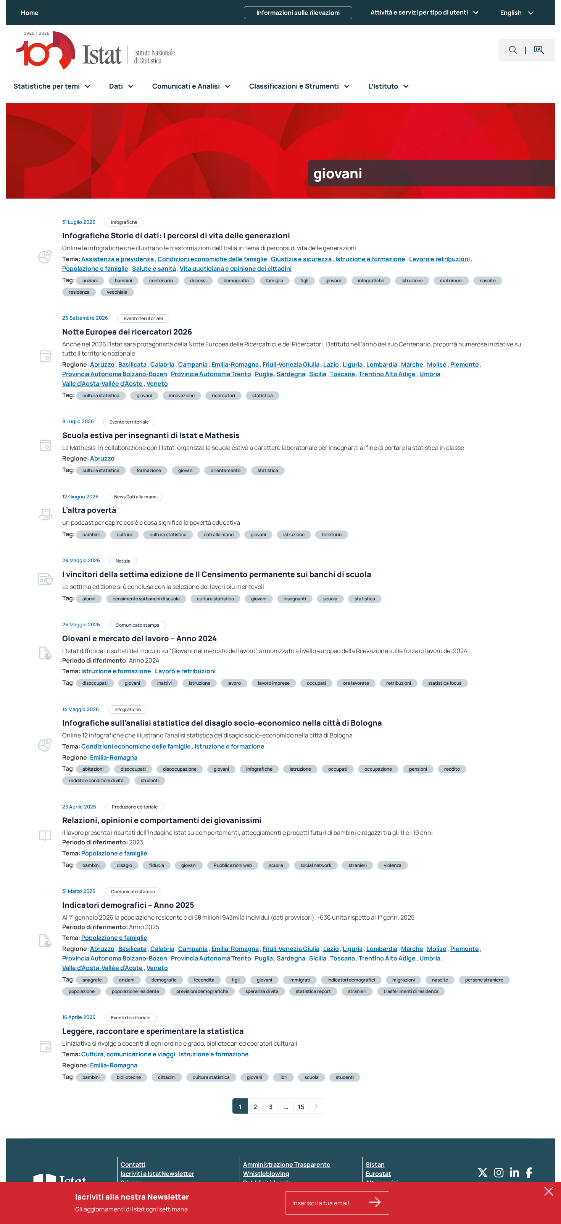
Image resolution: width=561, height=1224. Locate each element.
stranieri (357, 865)
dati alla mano (219, 534)
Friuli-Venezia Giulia (291, 364)
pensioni (418, 769)
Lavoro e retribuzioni (439, 259)
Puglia (264, 374)
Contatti (133, 1164)
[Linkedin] (514, 1174)
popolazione (82, 991)
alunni (88, 598)
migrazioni (403, 980)
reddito (452, 769)
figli (304, 280)
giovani (333, 280)
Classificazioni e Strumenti (294, 86)
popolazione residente (135, 991)
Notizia (123, 561)
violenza (392, 865)
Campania (193, 364)
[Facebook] (529, 1174)
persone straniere (484, 980)
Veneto (157, 383)
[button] (513, 50)
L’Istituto (383, 86)
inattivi (164, 683)
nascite (488, 280)
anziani (90, 280)
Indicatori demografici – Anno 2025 (128, 905)
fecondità (204, 980)
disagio (124, 865)
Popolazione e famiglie (95, 268)
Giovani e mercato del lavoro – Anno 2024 (139, 638)
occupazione (378, 769)
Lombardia (381, 364)
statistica (262, 395)
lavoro (234, 683)
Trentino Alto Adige (387, 374)
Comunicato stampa (138, 625)
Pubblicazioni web (233, 865)
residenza (79, 292)
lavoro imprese (274, 683)
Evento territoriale (143, 318)
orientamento (225, 470)
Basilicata (132, 364)
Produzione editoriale (135, 807)
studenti (150, 780)
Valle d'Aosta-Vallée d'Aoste (102, 383)
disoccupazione (180, 769)
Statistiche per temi (46, 86)
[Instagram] (499, 1174)
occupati (316, 683)
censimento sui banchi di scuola (146, 598)
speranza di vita (262, 991)
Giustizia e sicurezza (301, 259)
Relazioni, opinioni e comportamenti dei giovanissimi (161, 820)
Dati (116, 86)
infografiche (371, 280)
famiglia (274, 280)
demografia (236, 280)
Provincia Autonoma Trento (211, 374)
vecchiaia (117, 292)
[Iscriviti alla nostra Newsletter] (375, 1203)
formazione (149, 470)
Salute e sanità (154, 268)
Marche (412, 364)
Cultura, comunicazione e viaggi (128, 1054)
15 (301, 1107)
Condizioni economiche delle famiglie (212, 259)
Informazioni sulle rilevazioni (298, 12)
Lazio (331, 364)
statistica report (313, 991)
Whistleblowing (266, 1173)
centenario (161, 280)
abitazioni (92, 769)
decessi (198, 280)
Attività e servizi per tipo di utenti (419, 12)
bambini (123, 280)
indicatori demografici (351, 980)
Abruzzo (102, 364)
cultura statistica (100, 395)
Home (30, 12)
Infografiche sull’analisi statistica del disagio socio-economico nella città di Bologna (222, 723)
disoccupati (95, 683)
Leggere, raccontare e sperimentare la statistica (153, 1031)
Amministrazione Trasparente (286, 1164)
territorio (332, 534)
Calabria (162, 364)
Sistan (375, 1164)
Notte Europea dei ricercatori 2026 (127, 332)
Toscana (342, 374)
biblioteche (129, 1077)
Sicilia (317, 374)
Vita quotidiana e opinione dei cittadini (236, 268)
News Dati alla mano (135, 496)
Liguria (353, 364)
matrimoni (451, 280)
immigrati (299, 980)
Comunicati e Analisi (186, 86)
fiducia (156, 865)
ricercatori (223, 395)
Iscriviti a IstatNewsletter (157, 1173)
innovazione (182, 395)
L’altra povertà (89, 510)
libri (283, 1077)
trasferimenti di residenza (411, 991)
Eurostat (378, 1173)
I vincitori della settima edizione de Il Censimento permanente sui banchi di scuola (216, 574)
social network (315, 865)
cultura (124, 534)
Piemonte (464, 364)
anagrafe (92, 980)
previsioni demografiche (202, 991)
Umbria (429, 374)
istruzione (412, 280)
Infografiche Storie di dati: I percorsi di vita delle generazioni (176, 235)
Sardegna (291, 374)
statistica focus (444, 683)
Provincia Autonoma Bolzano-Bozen (114, 374)
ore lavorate (356, 683)
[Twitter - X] (482, 1174)
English (511, 12)
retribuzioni (398, 683)
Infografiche (124, 222)
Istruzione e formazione (370, 259)
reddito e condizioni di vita (96, 780)
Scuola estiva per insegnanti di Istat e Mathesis (151, 435)
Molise (437, 364)
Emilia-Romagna (235, 364)
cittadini (167, 1077)
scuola (330, 598)
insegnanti (295, 598)
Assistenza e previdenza (117, 259)
